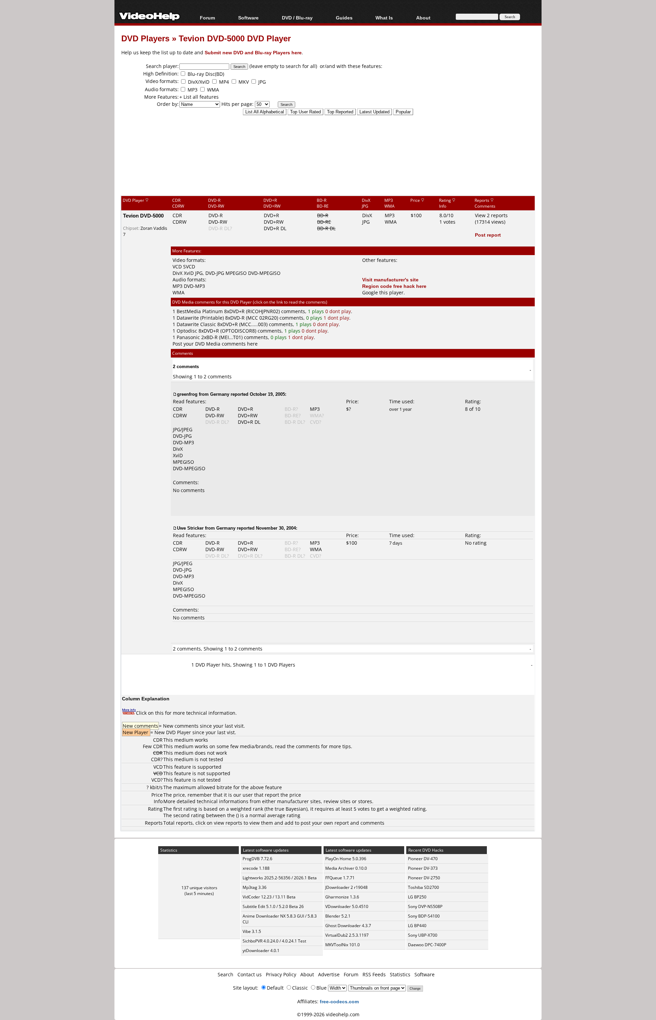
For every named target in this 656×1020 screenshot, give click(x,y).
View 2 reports (491, 215)
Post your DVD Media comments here (215, 343)
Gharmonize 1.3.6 (342, 897)
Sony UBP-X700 (422, 935)
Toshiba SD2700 (423, 887)
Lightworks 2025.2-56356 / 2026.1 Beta (280, 878)
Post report (488, 235)
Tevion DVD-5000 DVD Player (235, 38)
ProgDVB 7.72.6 (257, 859)
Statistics (400, 974)
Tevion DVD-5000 (143, 215)
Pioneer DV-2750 (424, 878)
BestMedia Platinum (200, 311)
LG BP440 (417, 925)
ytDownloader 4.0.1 (261, 950)
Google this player (383, 292)
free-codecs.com (339, 1001)
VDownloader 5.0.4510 (346, 906)
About (307, 974)
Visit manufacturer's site (390, 279)
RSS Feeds (374, 974)
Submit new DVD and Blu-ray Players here (253, 52)
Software (248, 17)
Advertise (329, 974)
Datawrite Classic (196, 324)
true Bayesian (290, 809)
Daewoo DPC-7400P (427, 945)
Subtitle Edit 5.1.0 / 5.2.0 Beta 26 (273, 906)
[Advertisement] (328, 166)
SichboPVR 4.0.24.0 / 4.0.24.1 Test (274, 941)
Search (225, 974)
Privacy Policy (281, 974)
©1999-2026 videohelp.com (328, 1014)
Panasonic (188, 337)
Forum (207, 17)
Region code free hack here (394, 286)
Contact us (249, 974)
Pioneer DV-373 (423, 868)
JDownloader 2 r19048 (346, 887)
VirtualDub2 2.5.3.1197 (347, 935)
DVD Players (145, 38)
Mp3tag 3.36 (254, 887)
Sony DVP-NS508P (425, 906)
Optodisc (187, 330)
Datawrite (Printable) (200, 318)
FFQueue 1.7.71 (340, 878)
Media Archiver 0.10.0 (346, 868)
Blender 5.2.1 (338, 916)
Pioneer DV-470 (423, 859)
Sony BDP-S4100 (424, 916)
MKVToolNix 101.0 (342, 945)
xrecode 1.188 (256, 868)
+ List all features (199, 97)
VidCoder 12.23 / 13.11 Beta (269, 897)
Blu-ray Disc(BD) (206, 74)
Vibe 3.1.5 (252, 931)
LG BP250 (417, 897)
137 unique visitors (199, 888)
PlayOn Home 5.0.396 (345, 859)
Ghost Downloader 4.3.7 (348, 925)
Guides (344, 17)
